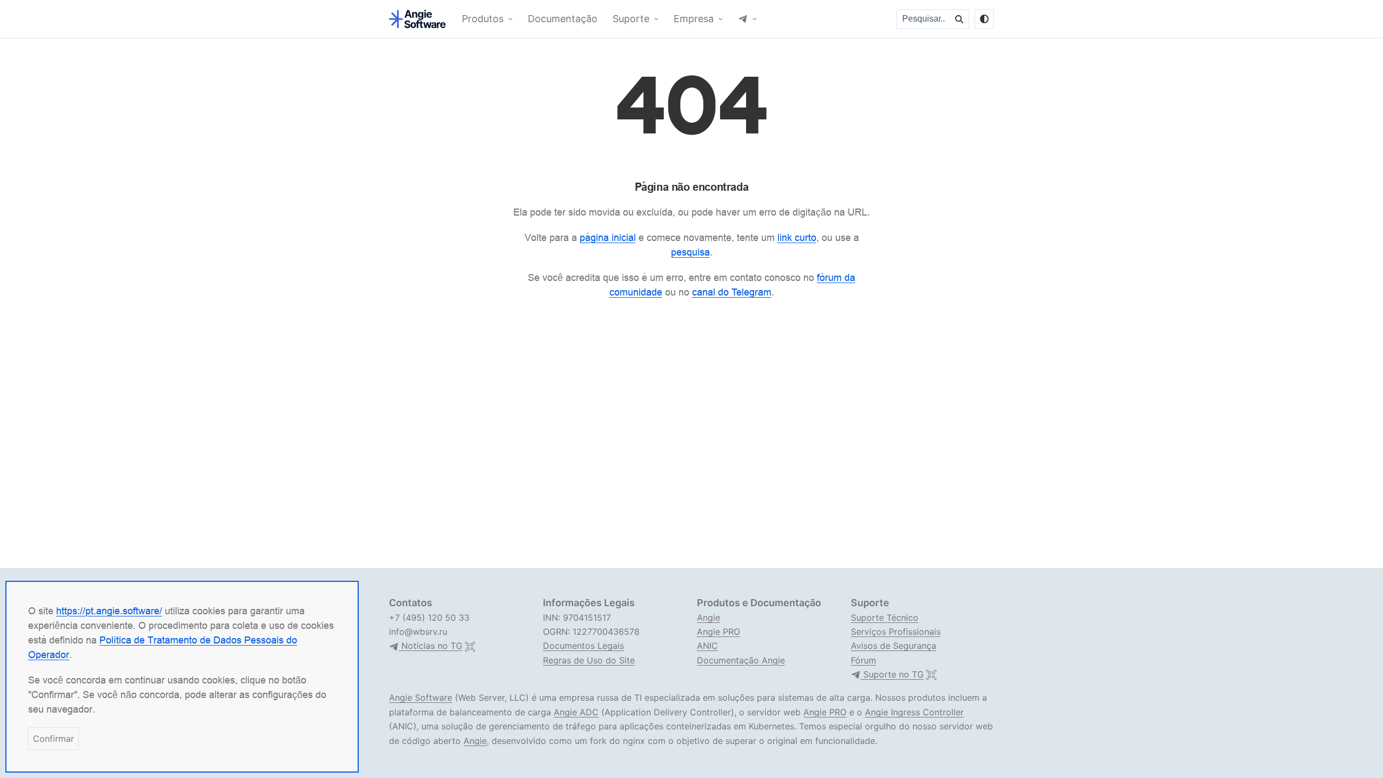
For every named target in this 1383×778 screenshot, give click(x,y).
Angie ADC (576, 712)
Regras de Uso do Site (589, 660)
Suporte (631, 19)
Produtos (482, 19)
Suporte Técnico (884, 617)
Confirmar (53, 738)
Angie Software (420, 697)
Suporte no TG (892, 674)
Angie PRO (718, 631)
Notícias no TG (430, 646)
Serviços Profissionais (896, 631)
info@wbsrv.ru (418, 631)
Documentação (562, 19)
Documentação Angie (741, 660)
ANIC (707, 645)
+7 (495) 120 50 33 (429, 617)
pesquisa (690, 252)
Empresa (694, 19)
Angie (708, 617)
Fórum (863, 660)
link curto (796, 237)
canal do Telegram (731, 292)
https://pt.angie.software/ (109, 610)
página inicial (608, 237)
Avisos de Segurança (893, 645)
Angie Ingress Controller (914, 712)
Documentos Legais (583, 645)
